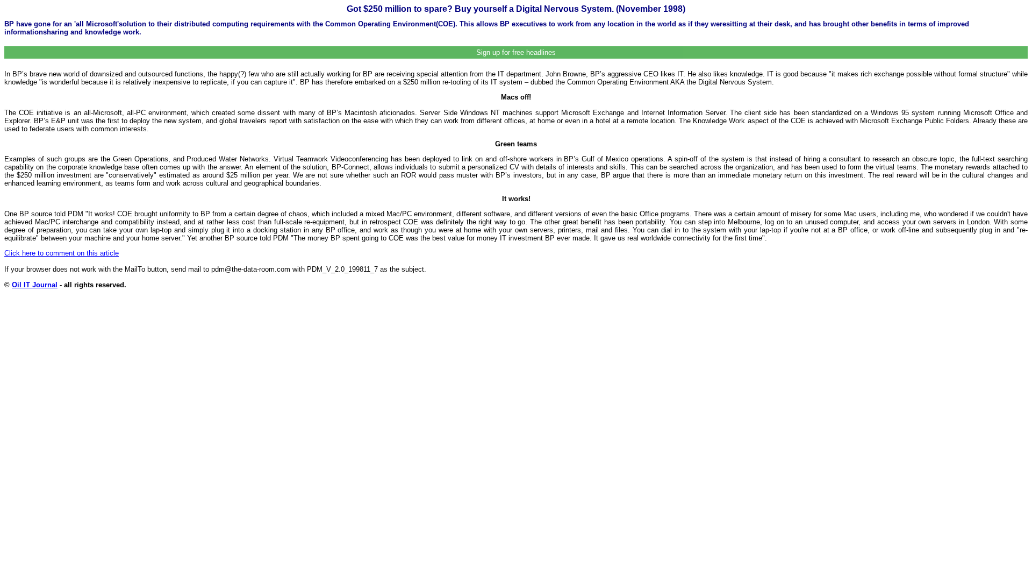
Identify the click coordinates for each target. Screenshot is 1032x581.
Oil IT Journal (35, 285)
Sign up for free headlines (516, 52)
